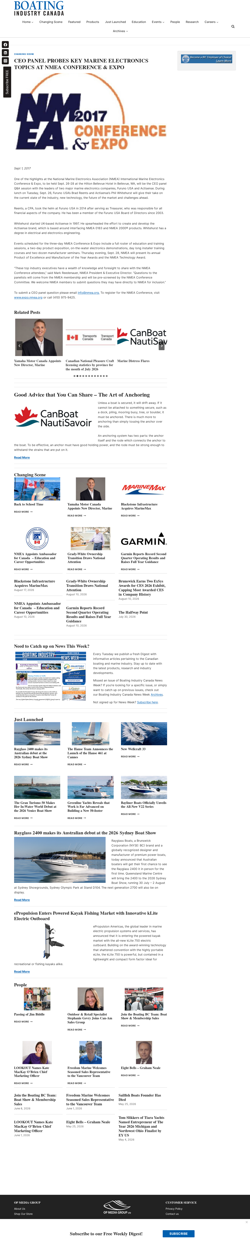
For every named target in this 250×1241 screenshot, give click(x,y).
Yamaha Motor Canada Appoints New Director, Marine (37, 363)
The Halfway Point (133, 612)
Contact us (172, 1213)
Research (192, 22)
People (175, 22)
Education (139, 22)
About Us (19, 1208)
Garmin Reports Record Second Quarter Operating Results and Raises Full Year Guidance (143, 557)
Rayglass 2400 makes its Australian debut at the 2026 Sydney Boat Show (31, 753)
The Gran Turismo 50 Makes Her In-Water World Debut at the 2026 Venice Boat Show (35, 806)
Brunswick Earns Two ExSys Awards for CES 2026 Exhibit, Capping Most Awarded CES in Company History (142, 588)
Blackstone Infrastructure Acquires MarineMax (139, 506)
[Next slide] (162, 345)
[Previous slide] (20, 345)
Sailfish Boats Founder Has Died (140, 1097)
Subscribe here (147, 702)
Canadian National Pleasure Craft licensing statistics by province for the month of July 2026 (90, 365)
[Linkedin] (5, 52)
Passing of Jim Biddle (29, 1014)
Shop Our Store (23, 1213)
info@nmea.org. (89, 292)
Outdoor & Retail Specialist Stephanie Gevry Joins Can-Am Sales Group (90, 1018)
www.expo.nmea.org (28, 297)
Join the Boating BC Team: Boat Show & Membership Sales (144, 1016)
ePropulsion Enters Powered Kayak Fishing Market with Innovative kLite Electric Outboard (86, 916)
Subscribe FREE (7, 82)
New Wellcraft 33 (133, 749)
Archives (157, 694)
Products (92, 22)
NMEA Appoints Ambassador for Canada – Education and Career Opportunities (35, 557)
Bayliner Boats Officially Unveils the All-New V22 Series (143, 804)
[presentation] (39, 337)
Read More (22, 457)
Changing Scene (50, 22)
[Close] (246, 1222)
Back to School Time (28, 504)
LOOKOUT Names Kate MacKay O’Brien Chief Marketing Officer (31, 1071)
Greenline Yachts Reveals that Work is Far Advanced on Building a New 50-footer (89, 806)
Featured (74, 22)
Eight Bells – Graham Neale (141, 1067)
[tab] (74, 376)
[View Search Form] (233, 26)
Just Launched (115, 22)
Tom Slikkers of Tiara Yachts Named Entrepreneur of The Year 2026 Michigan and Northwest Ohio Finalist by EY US (141, 1126)
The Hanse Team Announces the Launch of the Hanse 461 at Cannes (90, 753)
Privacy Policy (174, 1208)
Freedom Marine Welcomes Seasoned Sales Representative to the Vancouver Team (89, 1071)
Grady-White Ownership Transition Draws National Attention (86, 557)
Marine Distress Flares (134, 361)
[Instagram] (5, 60)
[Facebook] (5, 44)
